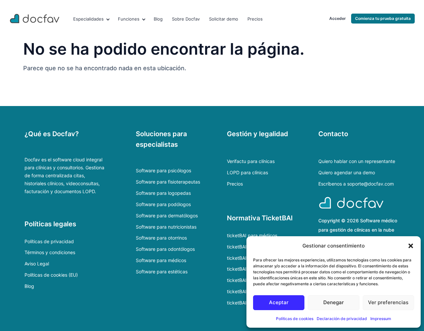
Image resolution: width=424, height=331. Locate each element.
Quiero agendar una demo (346, 172)
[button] (410, 246)
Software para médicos (161, 260)
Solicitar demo (223, 19)
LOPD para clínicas (247, 172)
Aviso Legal (37, 263)
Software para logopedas (163, 193)
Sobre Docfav (186, 19)
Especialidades (88, 19)
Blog (158, 19)
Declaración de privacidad (342, 318)
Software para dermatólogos (167, 215)
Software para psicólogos (163, 170)
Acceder (337, 18)
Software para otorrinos (161, 238)
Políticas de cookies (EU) (51, 275)
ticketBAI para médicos (252, 235)
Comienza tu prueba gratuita (383, 18)
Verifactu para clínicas (251, 161)
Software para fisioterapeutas (168, 182)
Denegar (333, 302)
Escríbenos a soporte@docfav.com (356, 184)
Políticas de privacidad (49, 241)
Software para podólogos (163, 204)
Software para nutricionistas (166, 227)
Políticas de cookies (294, 318)
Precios (255, 19)
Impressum (380, 318)
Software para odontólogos (165, 249)
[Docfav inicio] (35, 18)
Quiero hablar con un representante (356, 161)
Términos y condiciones (50, 252)
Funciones (128, 19)
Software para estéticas (161, 271)
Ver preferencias (388, 302)
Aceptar (279, 302)
